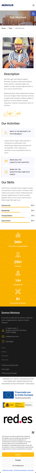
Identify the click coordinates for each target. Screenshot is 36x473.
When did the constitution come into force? (20, 172)
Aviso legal (30, 470)
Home (4, 28)
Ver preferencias (18, 466)
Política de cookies (7, 470)
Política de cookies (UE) (10, 365)
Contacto (5, 356)
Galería (4, 352)
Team (10, 28)
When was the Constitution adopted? (19, 161)
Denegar (18, 460)
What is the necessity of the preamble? (20, 132)
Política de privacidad (20, 470)
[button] (33, 13)
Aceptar (18, 455)
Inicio (3, 348)
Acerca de (5, 360)
